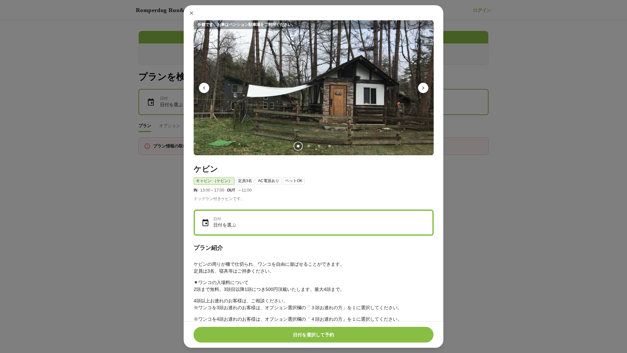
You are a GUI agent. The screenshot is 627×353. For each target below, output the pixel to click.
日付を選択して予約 (313, 334)
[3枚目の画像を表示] (319, 146)
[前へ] (204, 88)
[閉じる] (191, 13)
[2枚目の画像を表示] (308, 146)
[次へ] (423, 88)
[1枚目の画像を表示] (298, 146)
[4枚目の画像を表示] (329, 146)
